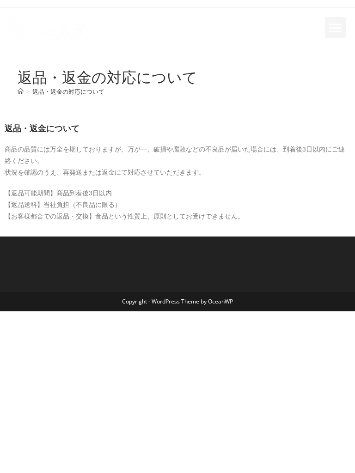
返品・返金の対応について (68, 91)
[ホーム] (21, 91)
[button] (335, 27)
